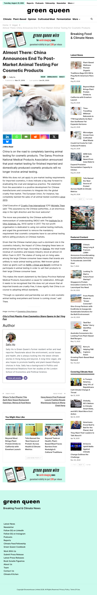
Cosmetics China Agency (27, 311)
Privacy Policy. (64, 589)
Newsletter (61, 3)
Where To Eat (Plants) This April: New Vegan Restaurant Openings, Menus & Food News (17, 400)
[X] (54, 136)
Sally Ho (10, 344)
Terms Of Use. (75, 589)
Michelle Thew (58, 205)
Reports (30, 3)
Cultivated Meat (46, 19)
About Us (8, 564)
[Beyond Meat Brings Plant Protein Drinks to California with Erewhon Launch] (14, 429)
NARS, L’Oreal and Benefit (38, 265)
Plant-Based (19, 19)
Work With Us (10, 551)
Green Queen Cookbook (14, 547)
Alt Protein (10, 424)
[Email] (26, 136)
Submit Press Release (14, 554)
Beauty (62, 76)
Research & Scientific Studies (55, 424)
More (70, 3)
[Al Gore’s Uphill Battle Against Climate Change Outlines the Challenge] (76, 447)
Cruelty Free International (33, 205)
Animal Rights (52, 76)
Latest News (9, 524)
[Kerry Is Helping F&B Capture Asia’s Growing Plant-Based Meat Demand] (76, 349)
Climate (7, 19)
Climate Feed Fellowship (15, 543)
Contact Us (9, 571)
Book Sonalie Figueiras (14, 561)
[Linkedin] (7, 136)
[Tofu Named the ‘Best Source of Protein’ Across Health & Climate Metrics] (34, 429)
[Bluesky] (7, 141)
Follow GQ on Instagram (14, 534)
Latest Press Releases (14, 558)
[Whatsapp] (16, 136)
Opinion (32, 19)
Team (6, 567)
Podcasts (39, 3)
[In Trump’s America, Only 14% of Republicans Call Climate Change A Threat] (76, 382)
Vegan (43, 76)
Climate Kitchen (11, 574)
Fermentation (64, 19)
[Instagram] (44, 136)
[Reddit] (35, 136)
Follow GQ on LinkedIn (14, 530)
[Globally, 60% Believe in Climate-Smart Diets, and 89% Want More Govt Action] (76, 403)
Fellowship (50, 3)
